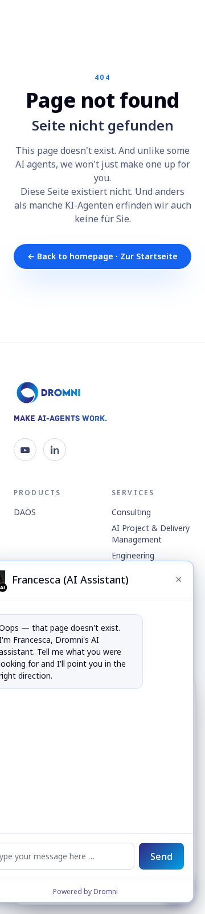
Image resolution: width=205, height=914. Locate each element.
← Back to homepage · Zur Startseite (102, 256)
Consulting (131, 512)
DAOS (25, 512)
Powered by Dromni (85, 891)
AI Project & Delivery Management (151, 534)
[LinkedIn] (54, 449)
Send (161, 856)
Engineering (133, 555)
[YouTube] (25, 449)
